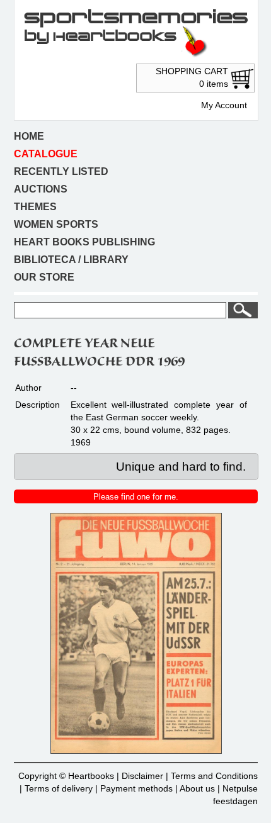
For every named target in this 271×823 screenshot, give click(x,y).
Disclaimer (142, 776)
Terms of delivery (59, 788)
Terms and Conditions (214, 776)
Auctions (40, 189)
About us (197, 788)
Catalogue (46, 153)
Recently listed (61, 171)
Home (29, 136)
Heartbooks (91, 776)
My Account (224, 105)
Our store (44, 277)
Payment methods (136, 788)
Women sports (56, 224)
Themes (35, 206)
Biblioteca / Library (71, 259)
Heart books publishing (84, 242)
